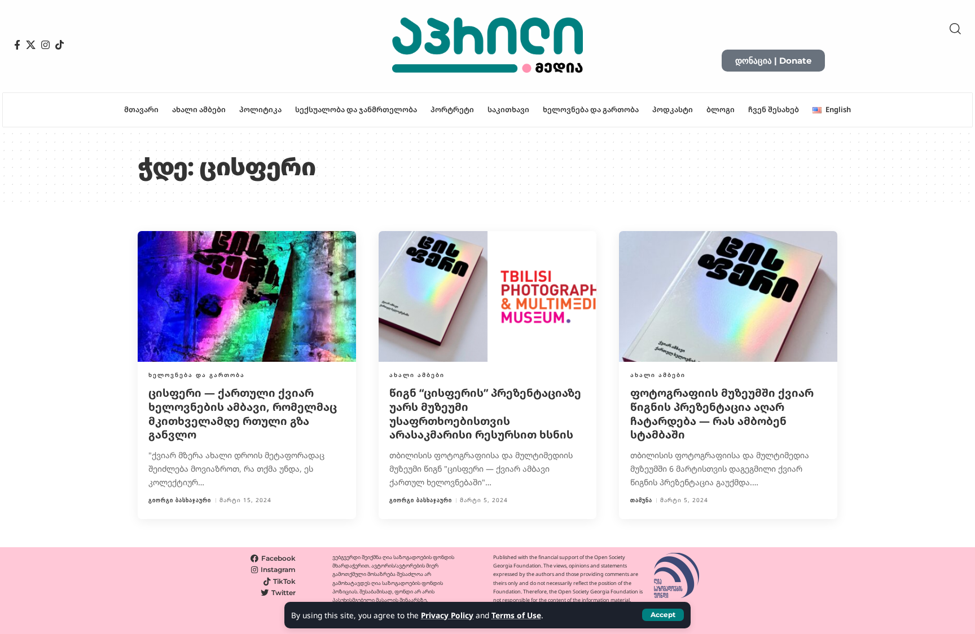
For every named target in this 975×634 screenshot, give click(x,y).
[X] (30, 45)
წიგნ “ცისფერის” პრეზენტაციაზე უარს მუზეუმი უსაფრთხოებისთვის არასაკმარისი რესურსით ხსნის (485, 413)
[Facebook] (17, 45)
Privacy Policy (447, 615)
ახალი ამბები (417, 375)
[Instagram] (45, 45)
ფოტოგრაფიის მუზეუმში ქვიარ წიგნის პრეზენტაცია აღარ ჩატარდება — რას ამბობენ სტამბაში (722, 413)
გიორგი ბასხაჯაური (179, 500)
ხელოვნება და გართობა (196, 375)
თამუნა (641, 500)
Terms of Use (516, 615)
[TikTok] (59, 45)
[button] (663, 615)
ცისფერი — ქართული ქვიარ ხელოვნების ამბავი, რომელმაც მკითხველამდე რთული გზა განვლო (242, 413)
